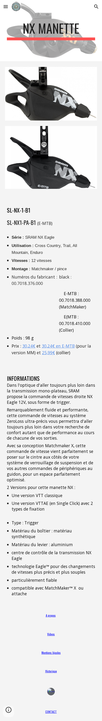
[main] (51, 30)
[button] (5, 6)
